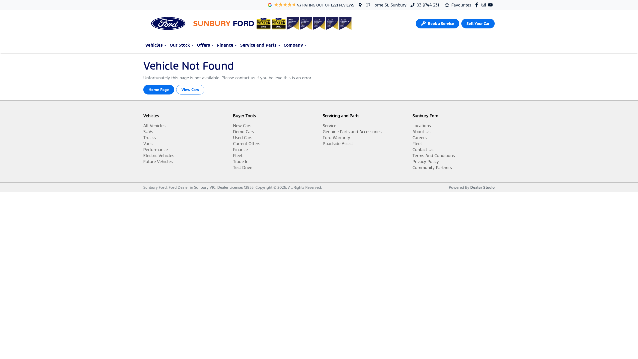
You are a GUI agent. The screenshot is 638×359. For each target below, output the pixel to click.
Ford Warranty (336, 137)
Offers (203, 45)
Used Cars (242, 137)
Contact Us (422, 149)
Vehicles (154, 45)
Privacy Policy (425, 161)
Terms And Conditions (433, 155)
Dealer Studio (482, 187)
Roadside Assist (338, 143)
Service (329, 125)
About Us (421, 131)
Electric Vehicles (158, 155)
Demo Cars (243, 131)
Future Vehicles (158, 161)
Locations (421, 125)
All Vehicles (154, 125)
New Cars (242, 125)
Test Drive (242, 167)
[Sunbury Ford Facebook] (477, 4)
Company (293, 45)
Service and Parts (258, 45)
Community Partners (432, 167)
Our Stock (180, 45)
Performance (155, 149)
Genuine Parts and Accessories (352, 131)
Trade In (240, 161)
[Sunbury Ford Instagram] (484, 4)
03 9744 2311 (428, 5)
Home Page (159, 89)
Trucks (149, 137)
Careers (419, 137)
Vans (148, 143)
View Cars (190, 89)
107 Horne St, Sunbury (385, 5)
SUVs (148, 131)
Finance (225, 45)
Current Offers (246, 143)
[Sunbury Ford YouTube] (491, 4)
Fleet (237, 155)
